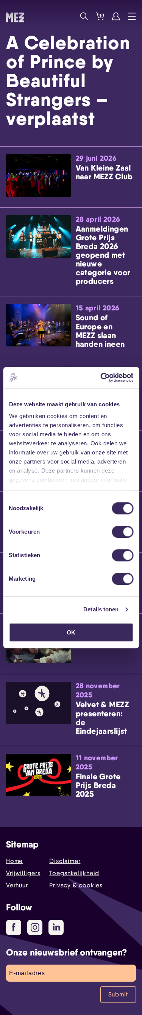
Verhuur (17, 885)
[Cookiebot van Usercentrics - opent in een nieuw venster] (101, 377)
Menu (132, 16)
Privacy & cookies (76, 885)
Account (116, 16)
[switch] (122, 532)
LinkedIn (56, 927)
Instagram (34, 927)
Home (14, 861)
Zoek (84, 16)
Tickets (100, 16)
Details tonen (101, 609)
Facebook (13, 927)
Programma (68, 16)
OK (71, 632)
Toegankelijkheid (74, 873)
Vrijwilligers (23, 873)
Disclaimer (64, 861)
